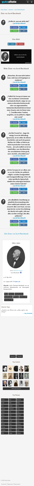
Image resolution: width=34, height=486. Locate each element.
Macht (10, 406)
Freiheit (3, 430)
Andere (3, 409)
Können (19, 415)
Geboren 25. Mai (9, 299)
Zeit (18, 406)
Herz (2, 421)
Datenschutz (17, 484)
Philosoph (16, 297)
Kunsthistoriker (8, 297)
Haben (18, 403)
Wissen (3, 427)
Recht (10, 421)
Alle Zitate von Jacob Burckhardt (16, 233)
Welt (10, 403)
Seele (18, 418)
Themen (19, 356)
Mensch (19, 400)
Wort (10, 430)
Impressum (10, 484)
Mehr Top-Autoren (16, 388)
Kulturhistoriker (19, 294)
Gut (10, 412)
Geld (18, 430)
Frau (10, 418)
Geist (18, 421)
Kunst (10, 427)
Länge (10, 433)
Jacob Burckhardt (19, 23)
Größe (18, 409)
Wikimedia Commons (17, 270)
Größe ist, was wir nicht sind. (19, 21)
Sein (10, 400)
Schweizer (11, 294)
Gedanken (19, 427)
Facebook (3, 484)
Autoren (13, 356)
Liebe (2, 403)
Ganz (18, 412)
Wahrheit (11, 409)
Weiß (2, 433)
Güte (10, 415)
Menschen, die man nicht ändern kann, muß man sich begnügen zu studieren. (18, 77)
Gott (2, 406)
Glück (2, 412)
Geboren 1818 (23, 297)
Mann (6, 294)
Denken (19, 433)
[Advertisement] (17, 336)
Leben (3, 400)
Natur (2, 418)
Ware (10, 424)
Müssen (19, 424)
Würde (3, 424)
